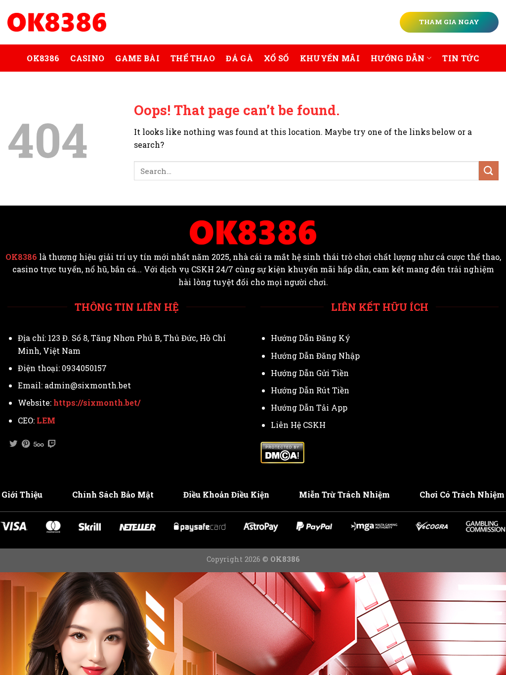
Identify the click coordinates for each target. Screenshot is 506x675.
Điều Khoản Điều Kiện (226, 494)
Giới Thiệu (21, 494)
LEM (46, 420)
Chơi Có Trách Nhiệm (462, 494)
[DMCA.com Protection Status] (282, 451)
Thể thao (192, 58)
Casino (87, 58)
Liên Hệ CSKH (298, 425)
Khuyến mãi (330, 58)
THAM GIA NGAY (449, 21)
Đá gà (239, 58)
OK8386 (43, 58)
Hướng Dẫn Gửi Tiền (310, 373)
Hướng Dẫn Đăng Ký (310, 338)
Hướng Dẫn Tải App (309, 407)
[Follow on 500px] (39, 444)
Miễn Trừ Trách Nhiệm (344, 494)
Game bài (137, 58)
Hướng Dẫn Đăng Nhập (315, 355)
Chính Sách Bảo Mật (113, 494)
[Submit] (489, 170)
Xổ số (276, 58)
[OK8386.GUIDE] (56, 22)
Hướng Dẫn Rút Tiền (310, 390)
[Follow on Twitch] (52, 444)
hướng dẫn (398, 58)
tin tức (460, 58)
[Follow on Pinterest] (26, 444)
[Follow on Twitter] (13, 444)
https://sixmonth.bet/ (96, 402)
